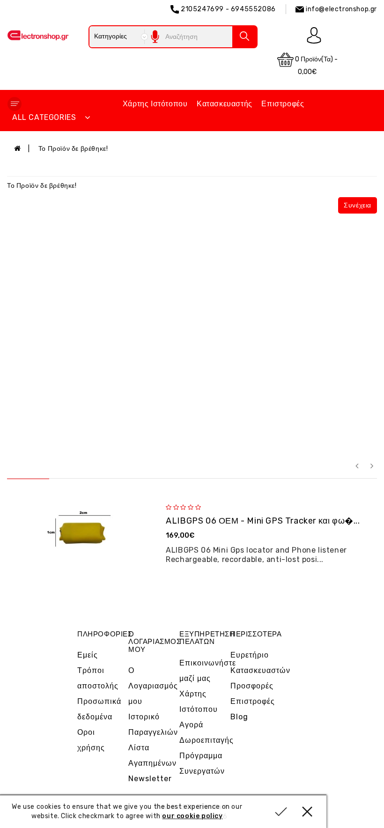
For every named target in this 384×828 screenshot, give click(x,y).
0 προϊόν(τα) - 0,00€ (316, 65)
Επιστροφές (282, 103)
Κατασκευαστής (224, 103)
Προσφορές (251, 685)
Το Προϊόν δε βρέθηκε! (73, 149)
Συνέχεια (357, 205)
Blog (239, 716)
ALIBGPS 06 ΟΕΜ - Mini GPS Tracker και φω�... (263, 521)
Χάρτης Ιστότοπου (155, 103)
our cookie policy (192, 816)
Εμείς (87, 655)
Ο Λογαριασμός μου (153, 686)
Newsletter (150, 778)
